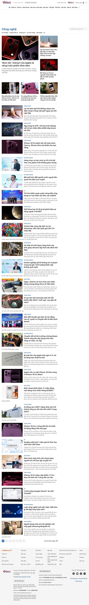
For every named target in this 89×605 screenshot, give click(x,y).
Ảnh (60, 564)
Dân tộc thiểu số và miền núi (67, 550)
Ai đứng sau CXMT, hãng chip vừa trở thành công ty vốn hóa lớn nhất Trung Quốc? (40, 409)
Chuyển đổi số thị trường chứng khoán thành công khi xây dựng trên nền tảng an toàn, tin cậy (40, 338)
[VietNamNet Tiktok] (81, 574)
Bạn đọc (50, 550)
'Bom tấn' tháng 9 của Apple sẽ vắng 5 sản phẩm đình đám (18, 64)
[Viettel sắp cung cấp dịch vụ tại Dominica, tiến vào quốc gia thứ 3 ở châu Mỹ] (12, 230)
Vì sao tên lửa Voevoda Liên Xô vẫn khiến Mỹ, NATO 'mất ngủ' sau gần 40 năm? (40, 300)
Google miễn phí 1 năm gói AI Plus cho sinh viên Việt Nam (40, 443)
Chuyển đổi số (13, 32)
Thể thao (57, 7)
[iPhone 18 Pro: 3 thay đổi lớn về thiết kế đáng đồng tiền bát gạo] (12, 430)
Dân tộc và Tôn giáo (36, 7)
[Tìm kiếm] (86, 3)
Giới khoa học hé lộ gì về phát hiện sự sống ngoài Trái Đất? (40, 210)
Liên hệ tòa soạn (19, 581)
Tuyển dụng (78, 581)
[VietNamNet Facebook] (73, 574)
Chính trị (13, 7)
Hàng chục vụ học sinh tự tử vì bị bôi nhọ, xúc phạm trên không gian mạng (40, 161)
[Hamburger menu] (79, 7)
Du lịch (38, 561)
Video (81, 550)
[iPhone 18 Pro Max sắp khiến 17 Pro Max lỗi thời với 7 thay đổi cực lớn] (12, 479)
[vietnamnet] (7, 4)
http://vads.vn (47, 582)
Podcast (81, 557)
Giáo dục (45, 7)
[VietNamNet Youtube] (77, 574)
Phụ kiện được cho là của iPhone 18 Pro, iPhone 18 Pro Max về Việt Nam (10, 98)
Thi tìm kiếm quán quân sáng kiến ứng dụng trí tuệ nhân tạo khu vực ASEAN (40, 194)
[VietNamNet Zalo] (84, 574)
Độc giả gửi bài (83, 578)
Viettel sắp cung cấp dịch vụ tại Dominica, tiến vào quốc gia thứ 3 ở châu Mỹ (39, 228)
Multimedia (82, 554)
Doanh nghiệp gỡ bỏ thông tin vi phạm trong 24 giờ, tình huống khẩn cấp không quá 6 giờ (40, 264)
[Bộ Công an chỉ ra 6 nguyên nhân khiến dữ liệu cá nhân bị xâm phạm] (49, 65)
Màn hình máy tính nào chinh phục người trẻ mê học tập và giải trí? (39, 459)
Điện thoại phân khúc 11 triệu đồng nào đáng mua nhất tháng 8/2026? (39, 389)
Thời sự (19, 7)
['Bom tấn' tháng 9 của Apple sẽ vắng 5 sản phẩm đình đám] (20, 48)
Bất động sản (39, 564)
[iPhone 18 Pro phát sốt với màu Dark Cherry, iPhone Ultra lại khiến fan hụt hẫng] (12, 147)
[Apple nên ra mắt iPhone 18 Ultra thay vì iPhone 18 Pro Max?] (12, 376)
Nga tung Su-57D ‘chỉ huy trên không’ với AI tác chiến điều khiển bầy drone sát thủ (40, 128)
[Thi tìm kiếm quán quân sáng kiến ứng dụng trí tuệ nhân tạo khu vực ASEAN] (12, 197)
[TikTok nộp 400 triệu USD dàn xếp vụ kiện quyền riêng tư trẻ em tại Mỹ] (49, 88)
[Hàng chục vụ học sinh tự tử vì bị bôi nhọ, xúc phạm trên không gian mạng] (12, 164)
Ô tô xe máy (39, 557)
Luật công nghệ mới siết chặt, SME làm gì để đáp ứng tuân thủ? (40, 508)
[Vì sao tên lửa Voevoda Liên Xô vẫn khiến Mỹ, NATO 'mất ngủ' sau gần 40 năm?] (12, 301)
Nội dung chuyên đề (65, 554)
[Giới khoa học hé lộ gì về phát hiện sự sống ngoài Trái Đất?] (12, 213)
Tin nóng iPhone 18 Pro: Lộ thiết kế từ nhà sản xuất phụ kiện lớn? (29, 98)
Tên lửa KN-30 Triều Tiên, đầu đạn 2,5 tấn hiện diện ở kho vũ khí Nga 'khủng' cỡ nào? (48, 52)
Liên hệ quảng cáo (45, 571)
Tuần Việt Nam (61, 2)
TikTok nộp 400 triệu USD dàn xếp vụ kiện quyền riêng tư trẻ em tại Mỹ (48, 98)
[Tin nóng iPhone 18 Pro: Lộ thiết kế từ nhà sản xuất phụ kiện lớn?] (29, 88)
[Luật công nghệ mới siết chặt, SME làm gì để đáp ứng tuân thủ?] (12, 511)
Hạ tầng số (22, 32)
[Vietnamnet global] (71, 3)
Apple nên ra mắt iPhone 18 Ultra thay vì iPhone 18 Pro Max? (40, 373)
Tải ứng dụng (74, 578)
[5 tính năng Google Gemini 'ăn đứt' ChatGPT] (12, 495)
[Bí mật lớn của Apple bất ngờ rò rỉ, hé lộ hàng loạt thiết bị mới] (12, 359)
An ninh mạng (31, 32)
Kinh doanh (26, 7)
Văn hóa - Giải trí (66, 7)
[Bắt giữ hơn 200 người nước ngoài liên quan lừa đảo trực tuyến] (12, 181)
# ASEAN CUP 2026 (30, 2)
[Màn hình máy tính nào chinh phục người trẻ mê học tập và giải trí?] (12, 462)
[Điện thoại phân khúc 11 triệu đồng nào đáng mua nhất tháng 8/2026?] (12, 392)
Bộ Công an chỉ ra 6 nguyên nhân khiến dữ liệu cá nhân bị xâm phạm (48, 76)
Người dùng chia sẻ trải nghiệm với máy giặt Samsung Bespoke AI (39, 525)
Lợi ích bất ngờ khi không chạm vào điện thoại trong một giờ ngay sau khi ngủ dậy (40, 110)
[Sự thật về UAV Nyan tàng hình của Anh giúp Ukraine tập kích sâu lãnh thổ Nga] (12, 249)
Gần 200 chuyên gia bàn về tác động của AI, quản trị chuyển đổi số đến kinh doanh (40, 319)
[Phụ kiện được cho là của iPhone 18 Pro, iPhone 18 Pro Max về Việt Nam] (10, 88)
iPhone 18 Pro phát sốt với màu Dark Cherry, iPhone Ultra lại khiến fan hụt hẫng (40, 145)
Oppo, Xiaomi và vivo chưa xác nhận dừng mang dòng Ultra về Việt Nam (39, 283)
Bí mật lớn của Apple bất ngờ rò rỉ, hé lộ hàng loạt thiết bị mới (40, 356)
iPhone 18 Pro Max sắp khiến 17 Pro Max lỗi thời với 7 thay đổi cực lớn (39, 476)
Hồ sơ (61, 561)
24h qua (81, 561)
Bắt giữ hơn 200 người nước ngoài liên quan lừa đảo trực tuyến (40, 178)
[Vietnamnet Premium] (7, 551)
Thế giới (51, 7)
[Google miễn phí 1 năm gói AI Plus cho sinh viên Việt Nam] (12, 446)
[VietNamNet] (9, 7)
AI (44, 32)
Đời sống (74, 7)
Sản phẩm (39, 32)
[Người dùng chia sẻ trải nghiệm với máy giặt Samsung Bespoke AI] (12, 528)
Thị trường (5, 32)
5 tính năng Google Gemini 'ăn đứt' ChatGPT (39, 492)
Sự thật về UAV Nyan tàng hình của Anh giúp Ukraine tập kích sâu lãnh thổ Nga (41, 247)
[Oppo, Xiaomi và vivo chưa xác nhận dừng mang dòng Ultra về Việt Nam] (12, 285)
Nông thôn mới (52, 564)
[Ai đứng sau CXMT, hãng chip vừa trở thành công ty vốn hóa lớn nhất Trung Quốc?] (12, 411)
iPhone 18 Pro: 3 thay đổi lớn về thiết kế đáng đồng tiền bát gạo (39, 427)
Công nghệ (9, 29)
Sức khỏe (38, 550)
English (61, 557)
